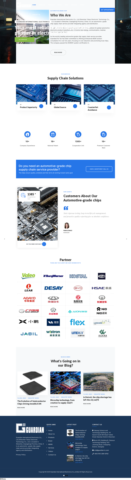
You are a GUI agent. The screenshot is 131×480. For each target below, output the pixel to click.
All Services (23, 39)
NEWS (66, 5)
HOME (34, 5)
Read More (21, 407)
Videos (82, 5)
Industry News (33, 398)
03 (88, 104)
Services (74, 5)
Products (51, 5)
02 (55, 104)
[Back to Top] (127, 477)
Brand (60, 5)
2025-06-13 (79, 439)
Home (50, 430)
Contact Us (36, 14)
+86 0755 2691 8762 (101, 454)
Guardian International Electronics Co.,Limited (64, 472)
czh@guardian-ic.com (101, 450)
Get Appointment (107, 10)
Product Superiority (28, 107)
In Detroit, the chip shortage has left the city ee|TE (82, 458)
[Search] (96, 10)
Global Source (60, 107)
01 (20, 104)
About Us (42, 5)
